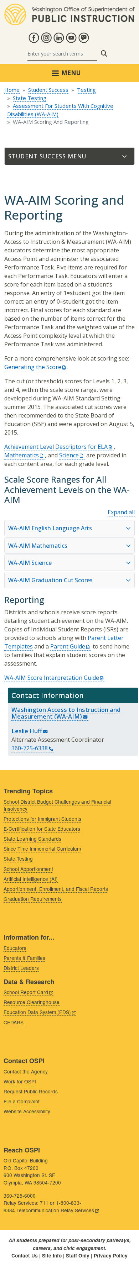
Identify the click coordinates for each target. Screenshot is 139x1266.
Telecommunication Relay (55, 1210)
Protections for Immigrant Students (42, 818)
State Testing (29, 97)
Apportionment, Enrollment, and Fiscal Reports (56, 888)
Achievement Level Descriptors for (56, 447)
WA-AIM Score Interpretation (51, 678)
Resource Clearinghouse (32, 1001)
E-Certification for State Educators (42, 828)
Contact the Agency (26, 1071)
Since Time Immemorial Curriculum (42, 848)
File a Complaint (22, 1101)
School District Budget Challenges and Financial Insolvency (57, 805)
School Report (26, 992)
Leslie (26, 731)
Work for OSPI (20, 1081)
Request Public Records (31, 1091)
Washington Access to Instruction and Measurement (65, 713)
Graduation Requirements (33, 898)
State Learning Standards (32, 838)
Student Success (48, 89)
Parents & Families (24, 957)
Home (12, 89)
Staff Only (77, 1255)
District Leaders (21, 967)
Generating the (32, 367)
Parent (67, 646)
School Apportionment (28, 868)
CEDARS (14, 1022)
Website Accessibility (27, 1111)
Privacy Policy (111, 1255)
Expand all (121, 512)
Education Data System (37, 1011)
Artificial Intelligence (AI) (31, 878)
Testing (86, 89)
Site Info (52, 1255)
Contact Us (24, 1255)
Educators (15, 947)
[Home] (69, 8)
